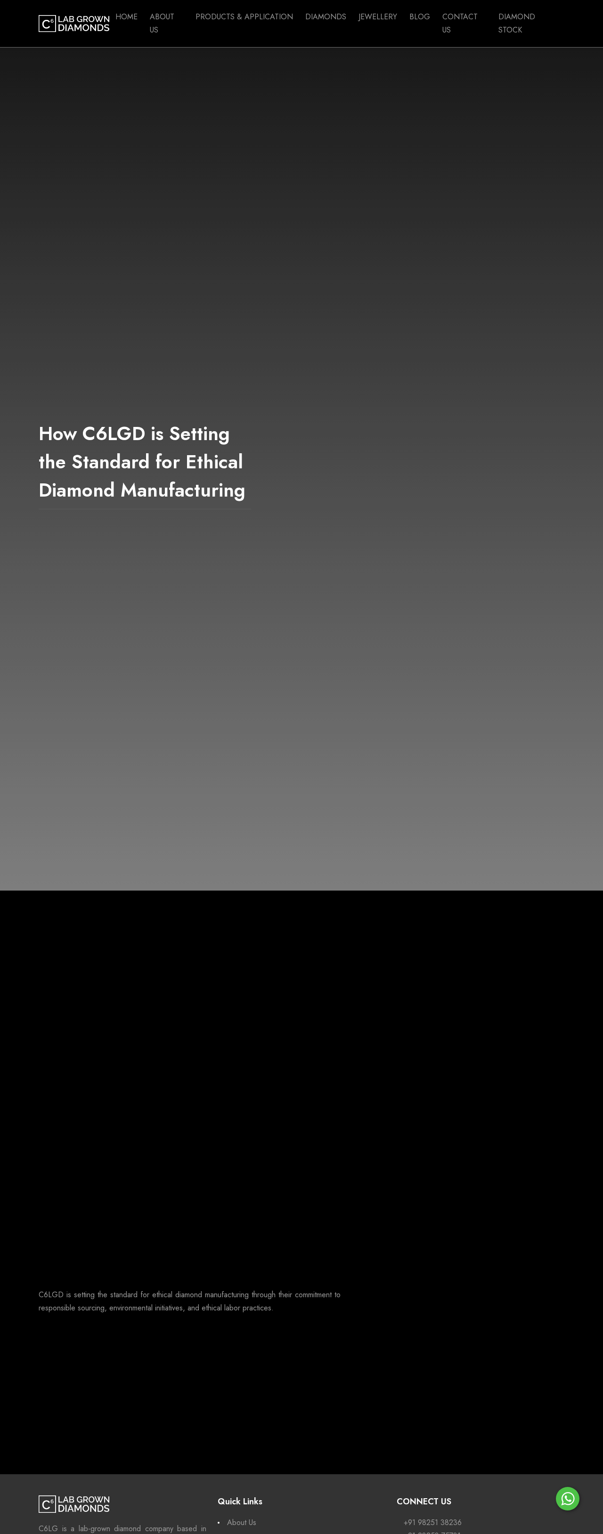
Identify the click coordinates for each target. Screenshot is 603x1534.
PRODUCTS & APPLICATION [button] (244, 16)
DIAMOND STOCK (516, 23)
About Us (241, 1522)
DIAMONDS (325, 16)
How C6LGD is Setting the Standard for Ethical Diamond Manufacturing (476, 1025)
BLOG (419, 16)
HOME (126, 16)
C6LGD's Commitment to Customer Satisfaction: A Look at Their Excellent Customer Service (478, 1084)
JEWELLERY (378, 16)
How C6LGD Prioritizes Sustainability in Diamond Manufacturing (480, 1143)
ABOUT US (162, 23)
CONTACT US (460, 23)
